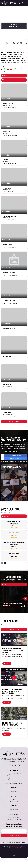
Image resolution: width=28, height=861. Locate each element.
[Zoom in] (26, 40)
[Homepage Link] (9, 3)
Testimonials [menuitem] (14, 796)
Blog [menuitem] (14, 799)
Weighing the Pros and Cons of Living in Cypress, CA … (13, 724)
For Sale (4, 79)
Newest (4, 75)
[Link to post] (14, 639)
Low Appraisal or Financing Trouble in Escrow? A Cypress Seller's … (13, 650)
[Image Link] (14, 842)
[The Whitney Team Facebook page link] (8, 765)
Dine (5, 584)
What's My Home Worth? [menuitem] (14, 819)
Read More (7, 663)
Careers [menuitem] (14, 794)
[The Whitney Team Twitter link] (19, 765)
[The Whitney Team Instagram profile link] (12, 765)
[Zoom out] (26, 42)
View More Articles (14, 629)
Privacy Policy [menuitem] (14, 853)
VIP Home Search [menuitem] (14, 817)
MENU (25, 3)
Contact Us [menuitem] (14, 801)
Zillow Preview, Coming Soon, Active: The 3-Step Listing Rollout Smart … (12, 691)
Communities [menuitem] (14, 814)
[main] (14, 372)
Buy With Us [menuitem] (14, 809)
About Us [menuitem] (14, 791)
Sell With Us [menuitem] (14, 812)
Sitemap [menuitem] (14, 855)
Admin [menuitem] (14, 850)
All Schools (5, 516)
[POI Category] (7, 42)
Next (25, 599)
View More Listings (14, 421)
